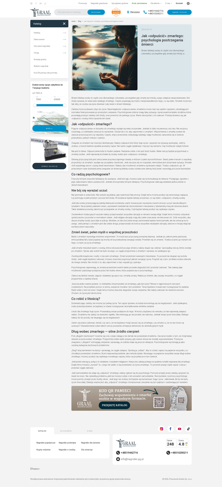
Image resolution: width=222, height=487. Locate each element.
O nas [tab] (89, 430)
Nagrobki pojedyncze (45, 443)
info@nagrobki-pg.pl (132, 459)
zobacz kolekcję (49, 166)
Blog (79, 21)
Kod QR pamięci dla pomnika (45, 73)
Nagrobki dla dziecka (90, 443)
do (55, 97)
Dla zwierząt (86, 449)
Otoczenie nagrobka (42, 46)
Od (37, 97)
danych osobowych (46, 122)
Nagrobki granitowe (99, 3)
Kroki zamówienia (139, 3)
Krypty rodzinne (43, 449)
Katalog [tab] (42, 430)
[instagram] (31, 3)
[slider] (35, 105)
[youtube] (41, 3)
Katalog (37, 33)
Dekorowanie (39, 39)
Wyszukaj (96, 12)
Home (73, 21)
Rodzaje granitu (40, 59)
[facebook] (36, 3)
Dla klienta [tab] (66, 430)
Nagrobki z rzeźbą (67, 449)
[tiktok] (45, 3)
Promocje (82, 3)
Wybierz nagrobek (41, 66)
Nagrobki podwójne (67, 443)
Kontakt (179, 3)
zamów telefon (179, 12)
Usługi (36, 53)
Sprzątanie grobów (120, 3)
